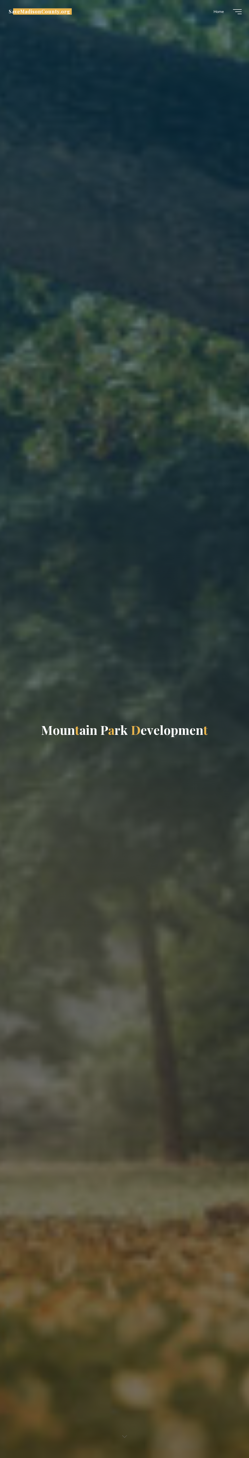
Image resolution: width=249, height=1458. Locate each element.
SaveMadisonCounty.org (39, 11)
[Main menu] (237, 11)
